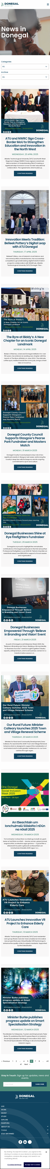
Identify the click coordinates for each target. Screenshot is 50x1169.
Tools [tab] (4, 1130)
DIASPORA (5, 1123)
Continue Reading (25, 173)
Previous (7, 1061)
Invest (4, 1113)
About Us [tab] (5, 1127)
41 (21, 1064)
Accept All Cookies (32, 1165)
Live (2, 1106)
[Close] (46, 1152)
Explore (4, 1120)
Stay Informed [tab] (7, 1134)
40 (47, 1061)
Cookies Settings (14, 1165)
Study (3, 1116)
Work (3, 1110)
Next (27, 1064)
